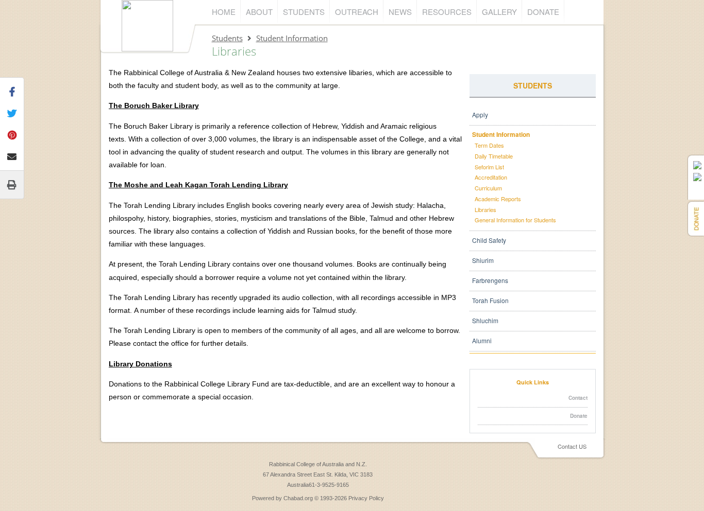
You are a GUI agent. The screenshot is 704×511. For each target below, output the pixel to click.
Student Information (292, 38)
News (400, 11)
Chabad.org (298, 498)
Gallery (499, 11)
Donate (543, 11)
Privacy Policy (366, 498)
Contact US (572, 446)
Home (224, 11)
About (259, 11)
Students (304, 11)
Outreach (356, 11)
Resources (447, 11)
